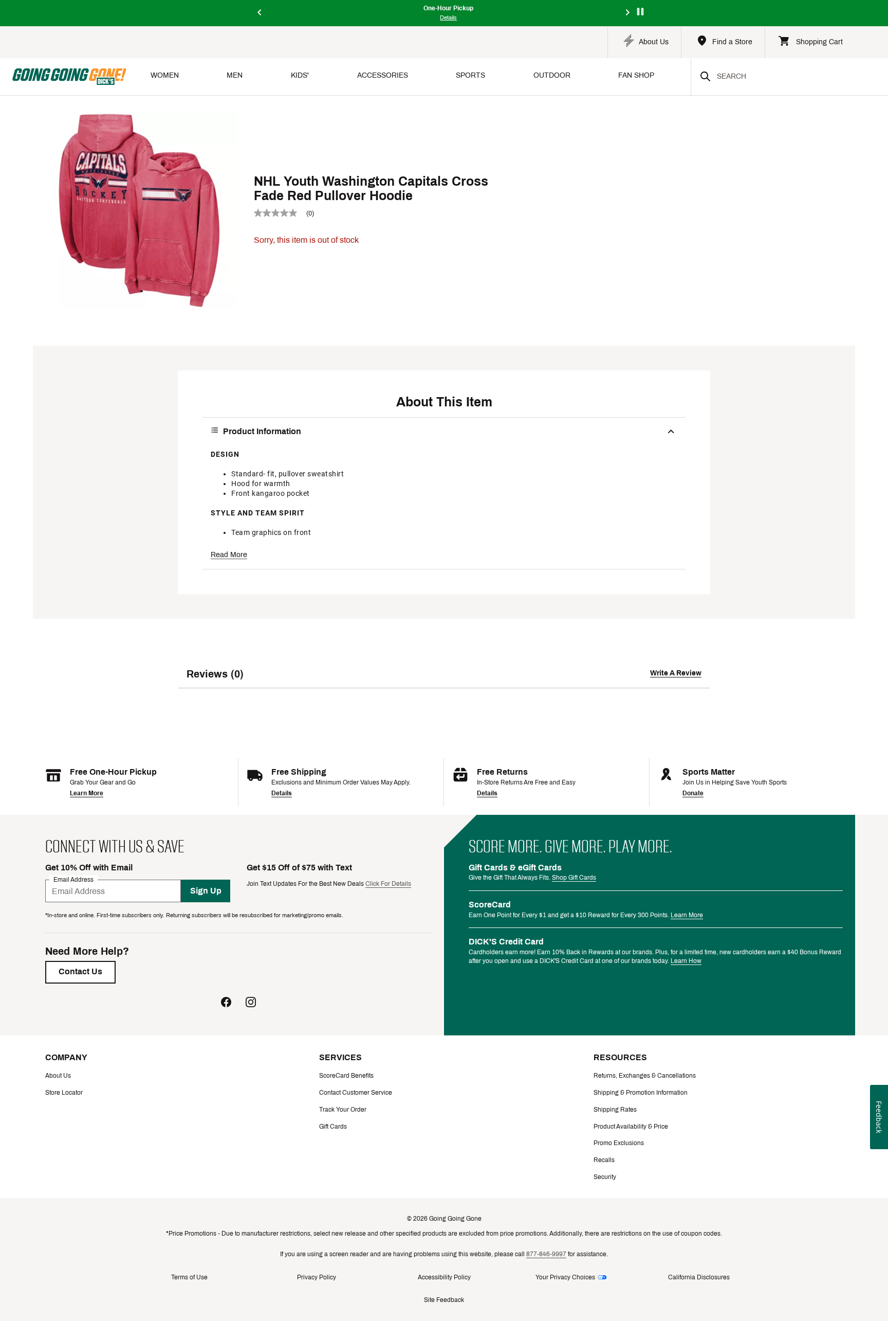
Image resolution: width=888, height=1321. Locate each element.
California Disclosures (699, 1277)
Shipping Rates (615, 1109)
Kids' (300, 75)
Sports (470, 75)
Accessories (382, 75)
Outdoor (551, 75)
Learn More (86, 793)
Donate (693, 793)
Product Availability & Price (631, 1126)
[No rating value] (280, 213)
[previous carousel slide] (260, 13)
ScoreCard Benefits (346, 1075)
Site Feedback (444, 1300)
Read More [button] (229, 555)
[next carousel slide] (628, 13)
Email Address (73, 879)
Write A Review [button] (675, 673)
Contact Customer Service (355, 1092)
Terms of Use (189, 1277)
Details (281, 793)
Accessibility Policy (444, 1277)
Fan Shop (636, 75)
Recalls (604, 1160)
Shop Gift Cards (574, 877)
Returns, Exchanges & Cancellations (645, 1075)
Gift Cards (333, 1126)
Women (165, 75)
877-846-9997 (546, 1254)
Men (235, 75)
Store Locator (64, 1092)
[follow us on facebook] (226, 1003)
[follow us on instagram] (251, 1003)
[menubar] (408, 76)
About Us (58, 1075)
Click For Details (388, 883)
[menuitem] (165, 76)
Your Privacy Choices (565, 1277)
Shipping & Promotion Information (641, 1092)
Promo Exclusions (619, 1143)
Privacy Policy (316, 1277)
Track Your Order (342, 1109)
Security (605, 1177)
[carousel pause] (640, 11)
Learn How (686, 961)
